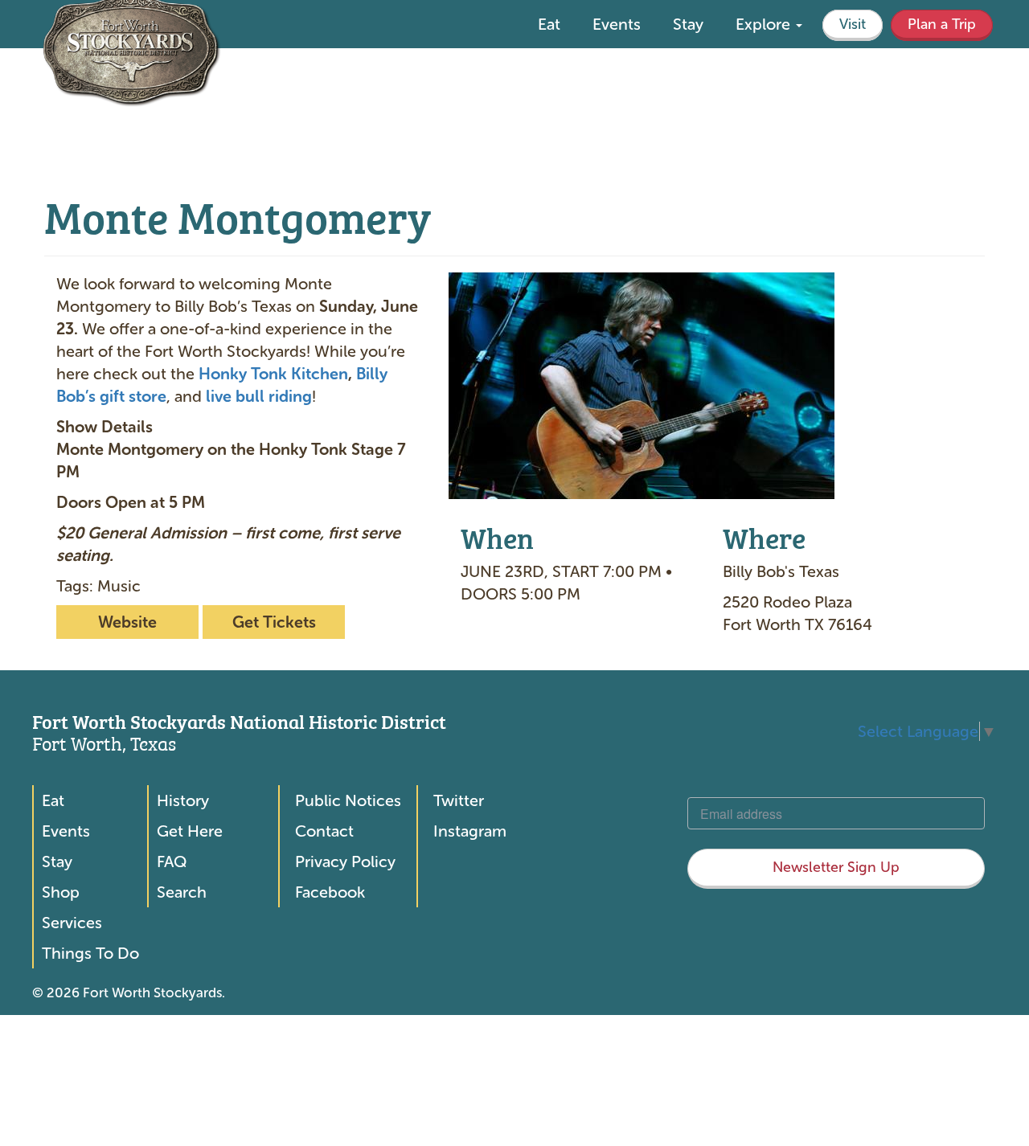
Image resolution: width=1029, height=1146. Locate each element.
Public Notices (348, 800)
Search (182, 892)
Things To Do (90, 953)
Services (72, 922)
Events (616, 24)
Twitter (458, 800)
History (183, 800)
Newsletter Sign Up (836, 867)
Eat (549, 24)
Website (127, 622)
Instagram (469, 831)
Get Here (190, 831)
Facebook (330, 892)
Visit (852, 24)
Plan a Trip (942, 24)
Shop (61, 892)
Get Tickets (274, 622)
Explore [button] (765, 24)
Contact (324, 831)
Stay (688, 24)
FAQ (172, 861)
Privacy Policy (345, 861)
